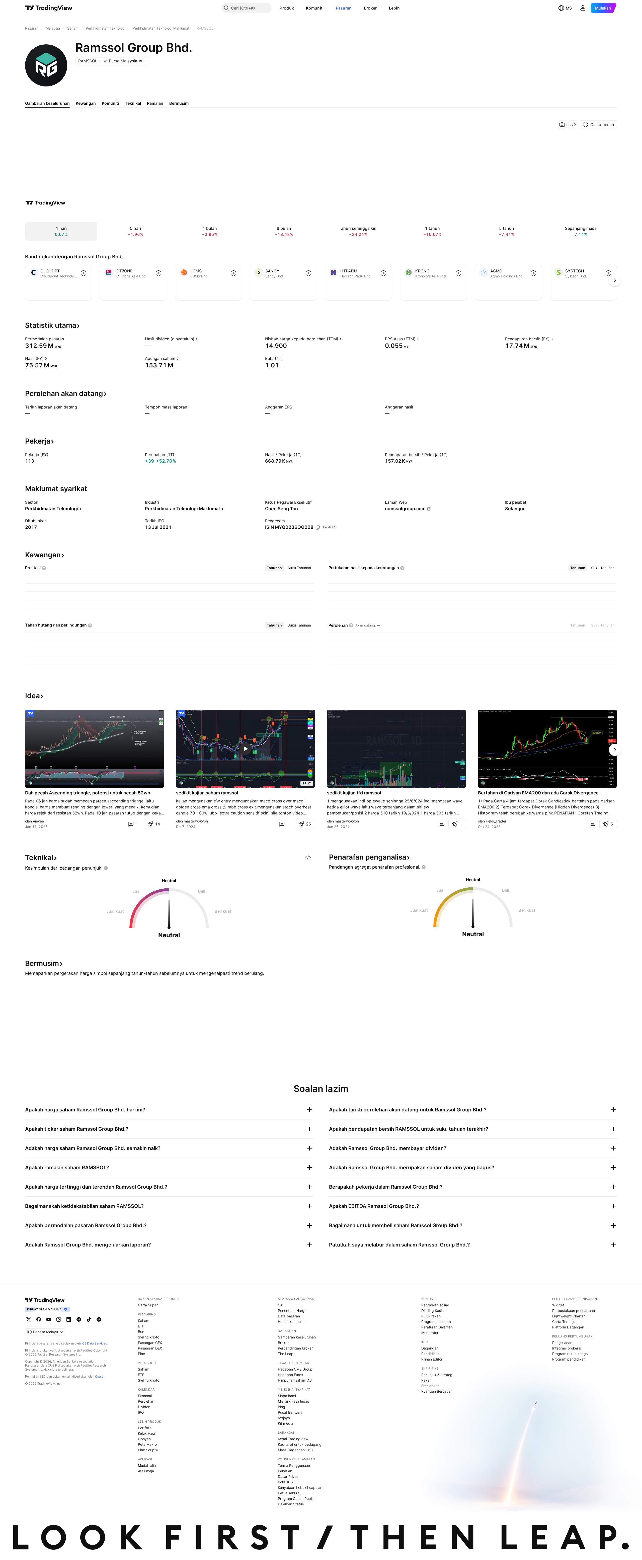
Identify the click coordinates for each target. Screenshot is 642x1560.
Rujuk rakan (431, 1316)
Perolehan (146, 1401)
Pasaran (344, 8)
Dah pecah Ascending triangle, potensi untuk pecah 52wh (87, 792)
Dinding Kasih (432, 1310)
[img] (140, 61)
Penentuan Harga (292, 1310)
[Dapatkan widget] (573, 124)
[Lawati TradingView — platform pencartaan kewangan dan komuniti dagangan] (45, 202)
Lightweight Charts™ (569, 1316)
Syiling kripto (148, 1337)
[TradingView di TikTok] (88, 1319)
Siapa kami (287, 1396)
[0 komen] (441, 824)
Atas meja (146, 1471)
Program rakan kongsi (570, 1353)
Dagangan (429, 1348)
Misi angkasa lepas (293, 1401)
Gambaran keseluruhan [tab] (47, 103)
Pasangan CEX (150, 1342)
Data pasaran (289, 1316)
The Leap (285, 1353)
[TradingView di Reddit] (98, 1319)
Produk (287, 8)
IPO (141, 1412)
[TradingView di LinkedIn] (68, 1319)
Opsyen (144, 1439)
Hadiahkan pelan (291, 1321)
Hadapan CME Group (295, 1369)
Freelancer (430, 1386)
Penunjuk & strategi (437, 1375)
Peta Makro (147, 1444)
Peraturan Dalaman (437, 1327)
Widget (558, 1305)
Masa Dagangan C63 (295, 1450)
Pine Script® (148, 1450)
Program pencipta (436, 1321)
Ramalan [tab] (155, 103)
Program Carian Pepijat (297, 1498)
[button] (297, 8)
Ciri (280, 1305)
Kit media (285, 1423)
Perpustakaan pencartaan (573, 1310)
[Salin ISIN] (317, 527)
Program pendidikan (569, 1359)
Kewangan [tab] (86, 103)
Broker (370, 8)
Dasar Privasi (288, 1476)
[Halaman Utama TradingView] (48, 8)
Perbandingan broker (295, 1348)
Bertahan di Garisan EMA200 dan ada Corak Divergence (538, 792)
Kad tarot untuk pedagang (300, 1444)
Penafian (285, 1471)
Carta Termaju (563, 1321)
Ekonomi (145, 1396)
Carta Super (148, 1305)
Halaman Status (291, 1504)
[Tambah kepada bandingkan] (83, 273)
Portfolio (144, 1428)
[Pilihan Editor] (30, 714)
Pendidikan (430, 1353)
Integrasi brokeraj (566, 1348)
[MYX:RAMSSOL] (30, 783)
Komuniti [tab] (110, 103)
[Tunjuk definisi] (67, 339)
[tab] (274, 567)
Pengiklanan (562, 1342)
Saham (143, 1320)
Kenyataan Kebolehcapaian (300, 1487)
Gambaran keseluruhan (297, 1337)
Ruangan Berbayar (436, 1391)
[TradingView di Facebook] (38, 1319)
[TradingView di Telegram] (78, 1319)
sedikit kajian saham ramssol (207, 792)
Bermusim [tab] (179, 103)
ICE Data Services (94, 1343)
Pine (141, 1353)
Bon (141, 1331)
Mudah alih (147, 1465)
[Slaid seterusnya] (615, 750)
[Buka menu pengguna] (583, 8)
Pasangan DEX (150, 1348)
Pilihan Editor (431, 1359)
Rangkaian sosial (435, 1305)
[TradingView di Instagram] (58, 1319)
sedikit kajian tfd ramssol (354, 792)
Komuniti (315, 8)
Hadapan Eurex (290, 1375)
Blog (281, 1407)
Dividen (144, 1407)
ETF (141, 1326)
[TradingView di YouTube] (48, 1319)
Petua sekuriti (289, 1493)
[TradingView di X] (28, 1319)
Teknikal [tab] (133, 103)
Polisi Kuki (286, 1482)
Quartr (99, 1376)
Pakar (426, 1380)
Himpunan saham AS (295, 1380)
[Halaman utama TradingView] (45, 1300)
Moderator (429, 1332)
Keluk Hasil (146, 1433)
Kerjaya (284, 1418)
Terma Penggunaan (294, 1465)
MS (569, 8)
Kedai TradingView (293, 1439)
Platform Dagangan (568, 1327)
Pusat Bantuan (290, 1412)
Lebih (394, 8)
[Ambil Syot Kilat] (562, 124)
